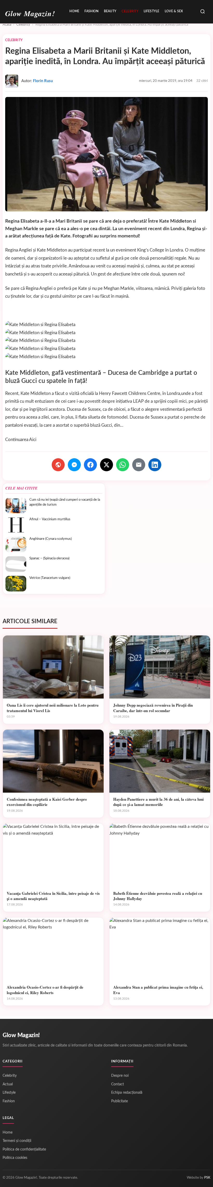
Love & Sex (174, 11)
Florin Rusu (43, 81)
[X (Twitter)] (106, 464)
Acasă (7, 24)
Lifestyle (151, 11)
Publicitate (119, 1101)
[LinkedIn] (154, 464)
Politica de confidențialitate (24, 1149)
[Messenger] (74, 464)
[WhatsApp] (122, 464)
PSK (207, 1177)
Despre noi (120, 1076)
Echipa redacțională (126, 1092)
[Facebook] (90, 464)
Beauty (110, 11)
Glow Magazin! (21, 1035)
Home (74, 11)
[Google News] (58, 464)
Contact (117, 1084)
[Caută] (202, 11)
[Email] (138, 464)
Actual (8, 1084)
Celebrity (130, 11)
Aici (32, 439)
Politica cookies (15, 1158)
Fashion (91, 11)
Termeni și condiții (17, 1141)
